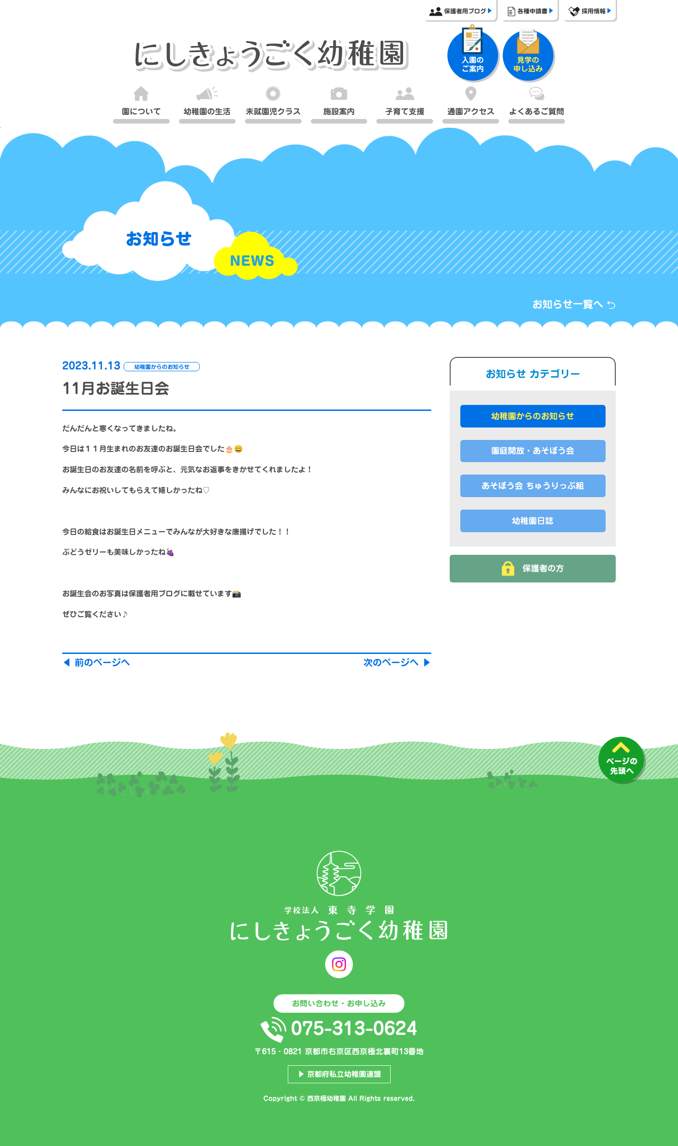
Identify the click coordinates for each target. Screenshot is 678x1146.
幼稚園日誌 (532, 521)
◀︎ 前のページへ (96, 662)
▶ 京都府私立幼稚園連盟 (339, 1074)
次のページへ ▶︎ (397, 662)
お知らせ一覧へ (569, 304)
